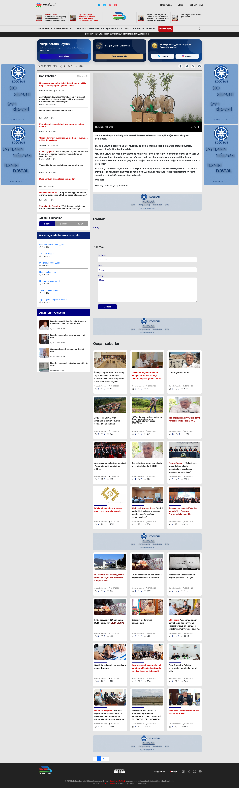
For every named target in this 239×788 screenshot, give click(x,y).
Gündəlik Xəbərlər (61, 29)
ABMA (128, 29)
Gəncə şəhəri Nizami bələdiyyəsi (53, 300)
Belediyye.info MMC (117, 781)
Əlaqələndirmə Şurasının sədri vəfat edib (67, 336)
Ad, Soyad (102, 255)
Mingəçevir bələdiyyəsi (49, 254)
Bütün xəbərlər (82, 76)
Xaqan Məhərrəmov (107, 784)
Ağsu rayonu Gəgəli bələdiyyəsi (53, 290)
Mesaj (100, 276)
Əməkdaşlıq (165, 29)
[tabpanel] (147, 202)
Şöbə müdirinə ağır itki (60, 363)
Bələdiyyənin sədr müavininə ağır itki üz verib (69, 350)
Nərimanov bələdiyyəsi (49, 272)
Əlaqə (180, 5)
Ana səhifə (43, 29)
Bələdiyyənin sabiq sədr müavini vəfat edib (68, 322)
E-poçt (100, 265)
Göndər (107, 307)
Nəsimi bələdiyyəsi (48, 263)
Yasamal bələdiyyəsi (48, 281)
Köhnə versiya (196, 5)
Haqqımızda (166, 5)
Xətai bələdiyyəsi (47, 244)
